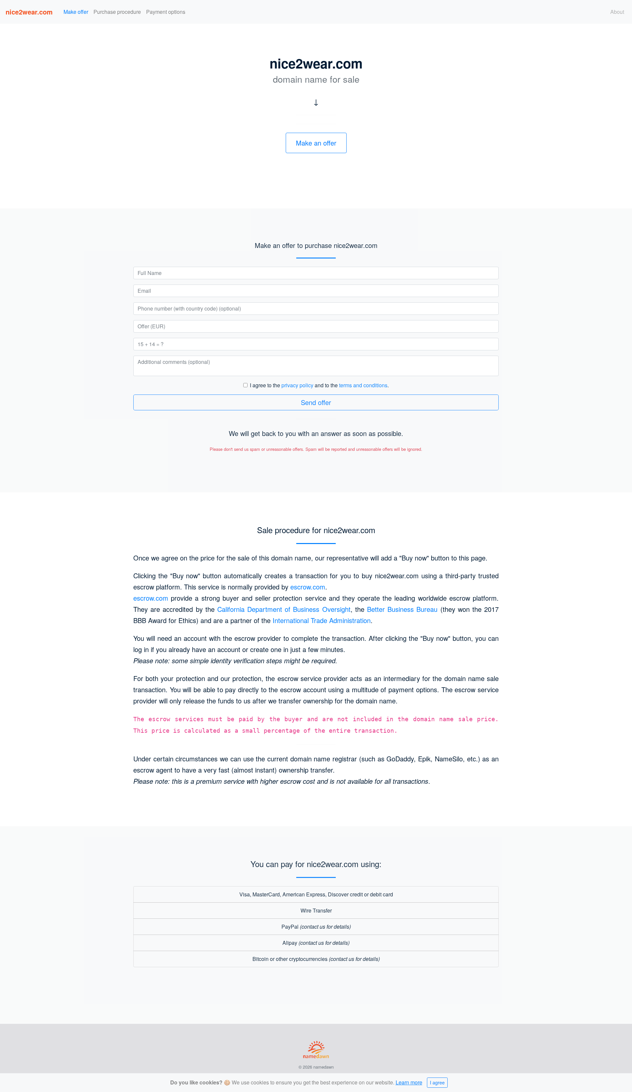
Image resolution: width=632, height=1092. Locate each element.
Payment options (165, 11)
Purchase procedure (117, 11)
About (617, 11)
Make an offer (316, 143)
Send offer (316, 402)
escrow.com (307, 586)
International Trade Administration (322, 620)
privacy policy (297, 385)
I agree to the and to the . (319, 385)
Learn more (409, 1082)
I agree (437, 1082)
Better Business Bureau (402, 609)
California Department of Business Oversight (284, 609)
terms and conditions (363, 385)
